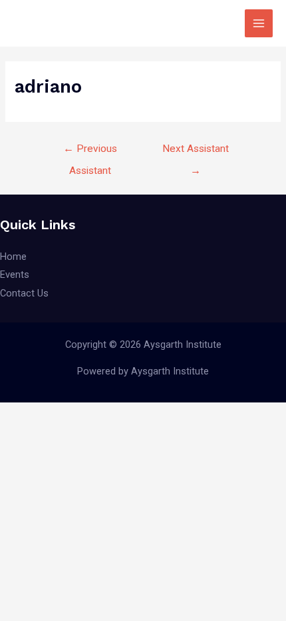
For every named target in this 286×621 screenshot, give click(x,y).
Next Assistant (195, 152)
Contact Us (24, 293)
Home (13, 257)
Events (14, 275)
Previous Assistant (90, 152)
